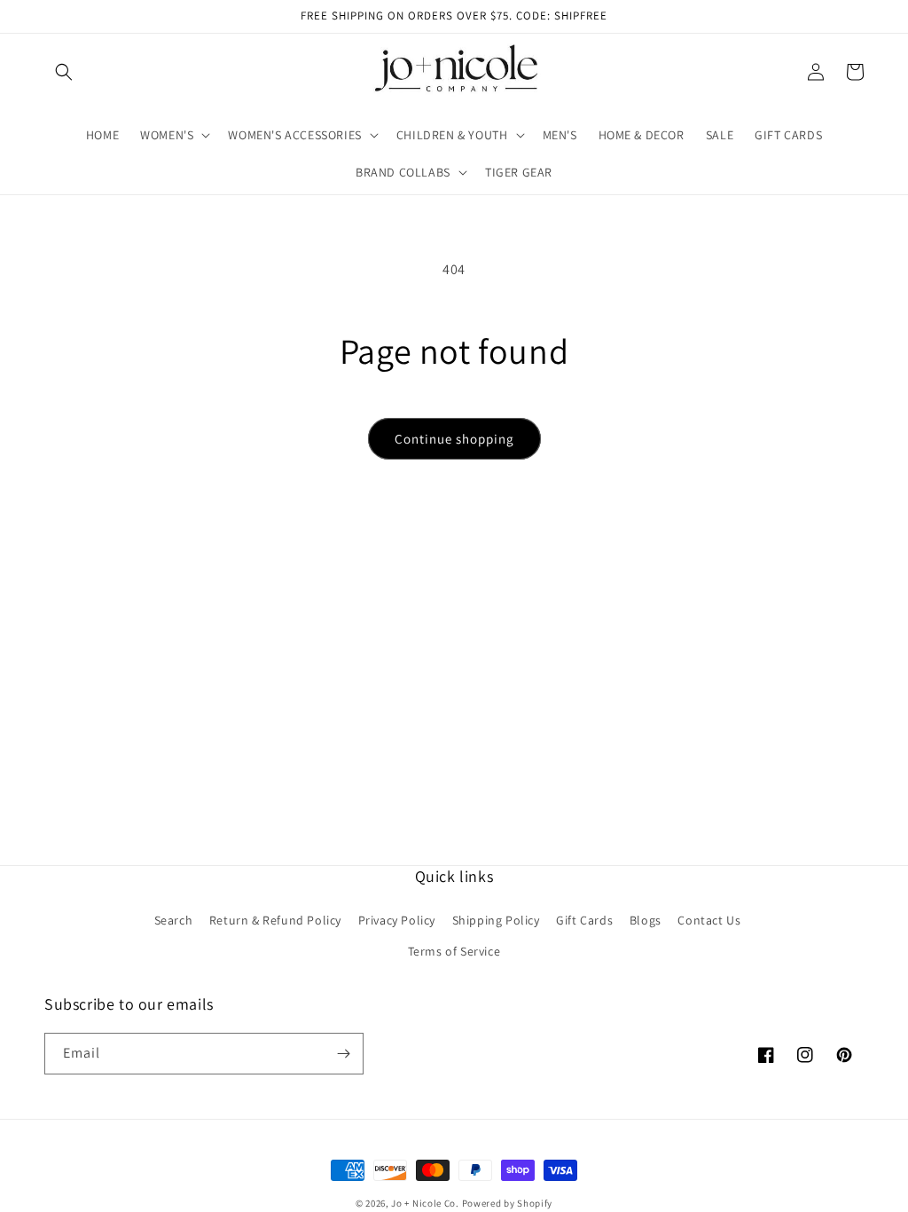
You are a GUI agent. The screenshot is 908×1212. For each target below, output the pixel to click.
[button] (63, 71)
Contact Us (708, 920)
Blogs (645, 920)
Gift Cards (584, 920)
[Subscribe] (343, 1053)
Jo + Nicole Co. (425, 1203)
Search (173, 920)
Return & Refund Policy (275, 920)
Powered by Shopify (507, 1203)
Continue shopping (454, 438)
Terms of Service (454, 951)
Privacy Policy (396, 920)
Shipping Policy (496, 920)
